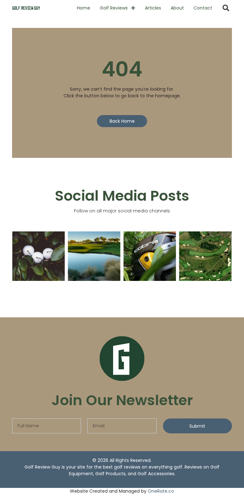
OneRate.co (161, 491)
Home (83, 8)
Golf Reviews (114, 8)
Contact (202, 8)
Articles (153, 8)
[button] (226, 8)
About (177, 8)
